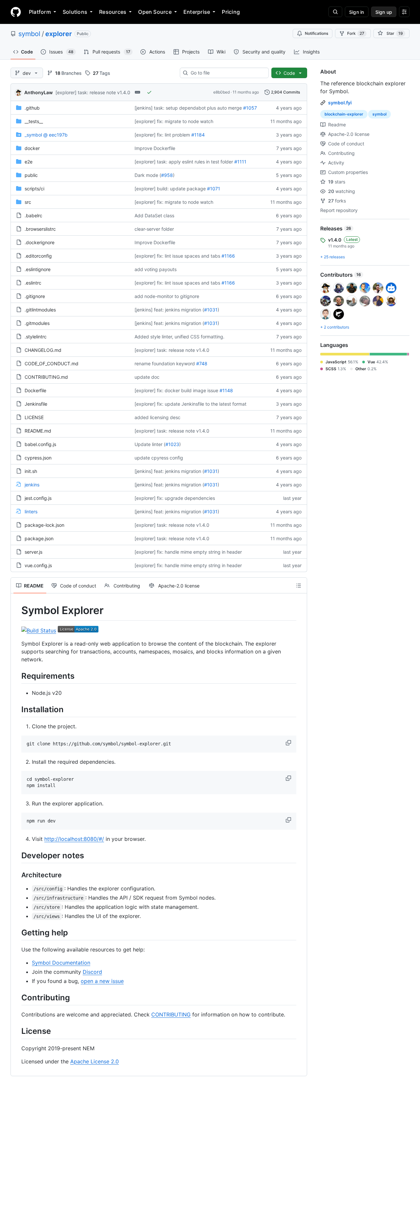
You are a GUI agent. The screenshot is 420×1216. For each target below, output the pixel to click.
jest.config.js (38, 498)
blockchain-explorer (344, 114)
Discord (92, 972)
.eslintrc (33, 283)
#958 (167, 175)
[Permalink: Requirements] (16, 675)
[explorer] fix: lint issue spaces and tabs (177, 256)
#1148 (226, 390)
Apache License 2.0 (94, 1061)
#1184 (198, 135)
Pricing (231, 12)
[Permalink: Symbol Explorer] (16, 610)
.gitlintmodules (40, 309)
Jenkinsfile (36, 404)
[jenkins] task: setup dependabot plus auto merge (188, 108)
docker (32, 148)
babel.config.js (40, 444)
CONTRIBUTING (171, 1014)
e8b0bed (221, 92)
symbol (29, 34)
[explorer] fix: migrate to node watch (174, 121)
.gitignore (35, 296)
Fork (355, 33)
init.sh (31, 471)
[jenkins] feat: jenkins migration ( (169, 309)
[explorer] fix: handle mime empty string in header (188, 552)
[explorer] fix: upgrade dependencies (175, 498)
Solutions (75, 12)
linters (31, 511)
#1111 (240, 161)
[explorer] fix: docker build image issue (176, 390)
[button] (289, 742)
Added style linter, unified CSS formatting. (179, 336)
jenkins (32, 484)
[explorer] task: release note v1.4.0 (92, 92)
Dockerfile (35, 390)
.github (32, 108)
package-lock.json (44, 525)
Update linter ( (150, 444)
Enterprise (196, 12)
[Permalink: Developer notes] (16, 855)
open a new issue (102, 981)
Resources (112, 12)
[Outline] (298, 585)
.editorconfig (38, 256)
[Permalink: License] (16, 1031)
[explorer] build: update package (170, 188)
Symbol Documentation (61, 962)
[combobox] (227, 73)
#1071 (213, 188)
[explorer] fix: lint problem (162, 135)
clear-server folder (154, 229)
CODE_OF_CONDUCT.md (51, 363)
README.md (38, 431)
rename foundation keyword (165, 363)
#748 (201, 363)
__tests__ (34, 121)
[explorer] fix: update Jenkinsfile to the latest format (190, 404)
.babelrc (33, 215)
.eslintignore (38, 269)
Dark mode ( (148, 175)
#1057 (250, 108)
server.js (33, 552)
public (31, 175)
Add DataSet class (154, 215)
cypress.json (38, 457)
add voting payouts (156, 269)
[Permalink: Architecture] (16, 875)
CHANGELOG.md (43, 350)
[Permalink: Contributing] (16, 997)
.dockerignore (39, 242)
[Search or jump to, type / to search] (335, 12)
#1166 (228, 256)
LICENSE (34, 417)
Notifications (316, 33)
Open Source (155, 12)
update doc (147, 377)
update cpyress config (159, 457)
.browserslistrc (40, 229)
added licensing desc (157, 417)
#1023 (172, 444)
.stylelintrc (36, 336)
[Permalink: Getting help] (16, 932)
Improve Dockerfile (155, 148)
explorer (58, 34)
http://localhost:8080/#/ (74, 839)
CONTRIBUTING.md (46, 377)
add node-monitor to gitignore (167, 296)
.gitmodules (37, 323)
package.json (39, 538)
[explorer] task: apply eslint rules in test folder (184, 161)
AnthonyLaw (38, 92)
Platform (40, 12)
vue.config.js (38, 565)
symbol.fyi (340, 102)
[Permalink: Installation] (16, 709)
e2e (28, 161)
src (28, 202)
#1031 (211, 309)
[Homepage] (15, 12)
